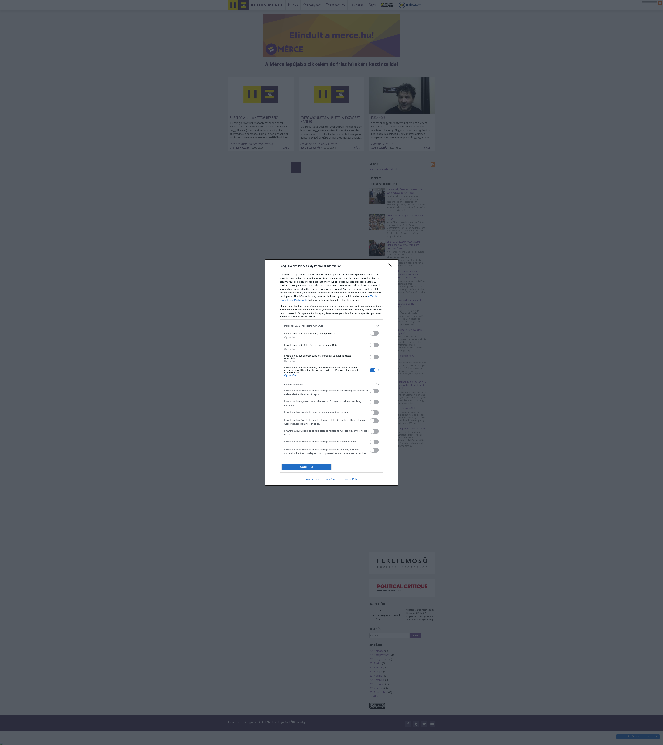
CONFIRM (306, 467)
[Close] (391, 266)
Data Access (331, 479)
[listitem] (331, 326)
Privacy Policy (351, 479)
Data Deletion (312, 479)
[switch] (374, 333)
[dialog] (331, 372)
